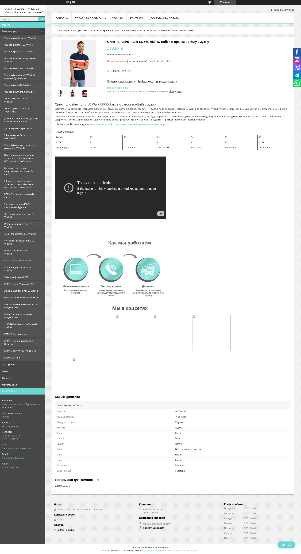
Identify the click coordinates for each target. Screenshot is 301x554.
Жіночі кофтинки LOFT (16, 277)
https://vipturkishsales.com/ (17, 448)
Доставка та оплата (164, 18)
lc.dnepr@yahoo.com (13, 457)
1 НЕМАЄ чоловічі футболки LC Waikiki (21, 326)
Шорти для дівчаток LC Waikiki (21, 297)
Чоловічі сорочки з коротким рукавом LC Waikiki (20, 146)
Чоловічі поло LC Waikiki (17, 85)
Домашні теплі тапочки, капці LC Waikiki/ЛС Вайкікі (20, 120)
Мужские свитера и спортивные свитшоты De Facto (18, 171)
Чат (289, 545)
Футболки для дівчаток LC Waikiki (18, 215)
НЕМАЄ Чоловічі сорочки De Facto (19, 196)
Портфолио (8, 364)
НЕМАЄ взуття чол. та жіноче (20, 350)
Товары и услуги (11, 31)
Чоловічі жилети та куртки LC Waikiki (20, 60)
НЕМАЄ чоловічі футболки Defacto (18, 342)
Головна (62, 18)
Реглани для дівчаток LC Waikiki (17, 225)
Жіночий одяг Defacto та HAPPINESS (17, 137)
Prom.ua (167, 547)
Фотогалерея (9, 384)
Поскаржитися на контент (158, 550)
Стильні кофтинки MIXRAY (18, 260)
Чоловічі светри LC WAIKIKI (18, 44)
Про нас (117, 18)
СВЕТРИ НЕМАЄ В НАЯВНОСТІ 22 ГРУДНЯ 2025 (21, 306)
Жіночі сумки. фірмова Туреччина (16, 110)
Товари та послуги (88, 18)
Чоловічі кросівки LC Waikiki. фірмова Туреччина (19, 76)
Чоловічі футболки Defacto (19, 91)
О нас (5, 371)
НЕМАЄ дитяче (12, 357)
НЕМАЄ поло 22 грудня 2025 (19, 284)
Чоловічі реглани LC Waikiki (19, 51)
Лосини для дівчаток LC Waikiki (21, 290)
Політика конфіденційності (186, 550)
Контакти (136, 18)
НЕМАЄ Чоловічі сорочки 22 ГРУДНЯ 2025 (19, 316)
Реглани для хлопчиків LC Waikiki (18, 252)
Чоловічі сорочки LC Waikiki (19, 68)
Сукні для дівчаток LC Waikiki (20, 233)
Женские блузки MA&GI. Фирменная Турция (17, 205)
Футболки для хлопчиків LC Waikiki (19, 242)
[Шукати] (41, 19)
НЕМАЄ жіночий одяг (15, 334)
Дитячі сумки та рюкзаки (18, 128)
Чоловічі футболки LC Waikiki (20, 38)
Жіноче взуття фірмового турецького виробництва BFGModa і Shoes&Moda (18, 184)
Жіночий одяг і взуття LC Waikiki (17, 100)
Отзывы (6, 378)
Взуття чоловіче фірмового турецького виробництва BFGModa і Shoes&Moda (19, 158)
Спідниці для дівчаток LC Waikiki (18, 269)
